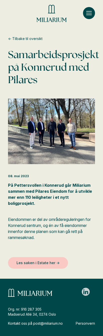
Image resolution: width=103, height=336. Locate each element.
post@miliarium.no (48, 323)
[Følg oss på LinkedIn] (86, 292)
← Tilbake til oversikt (25, 38)
